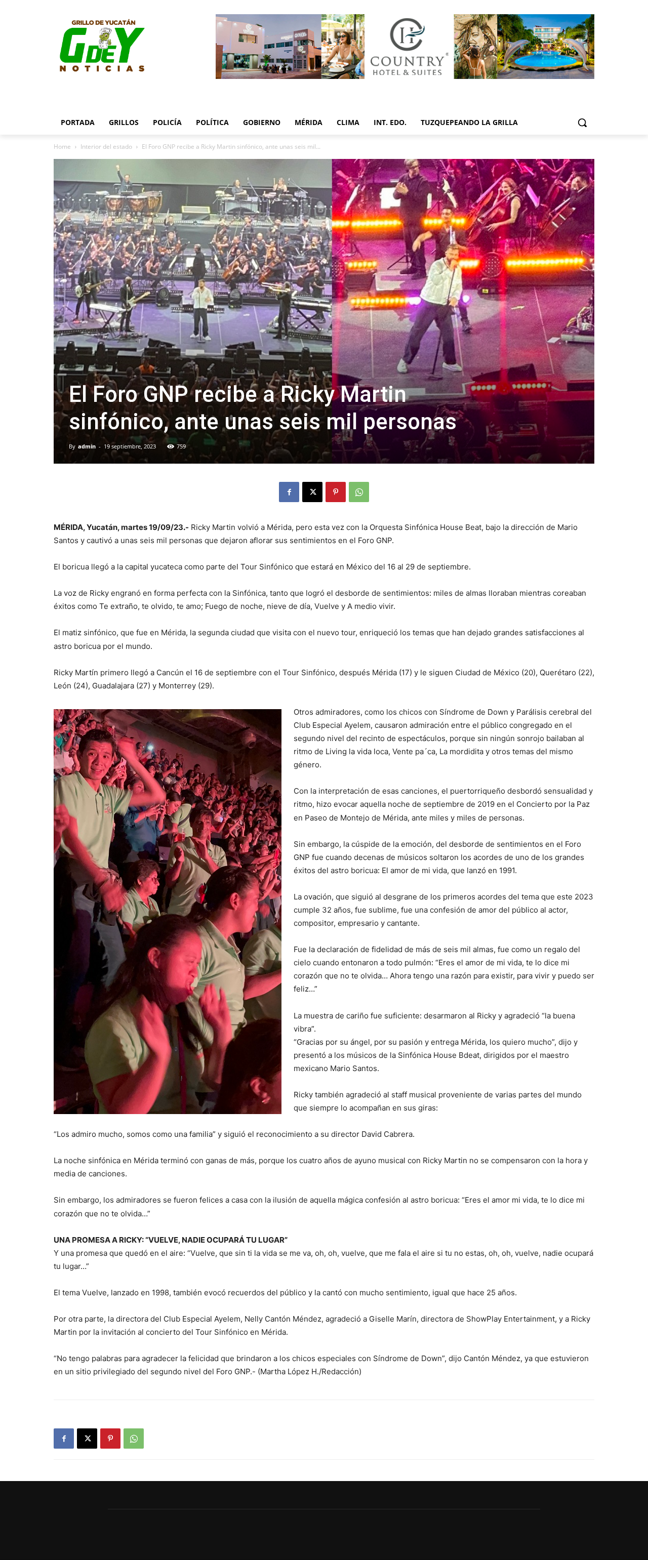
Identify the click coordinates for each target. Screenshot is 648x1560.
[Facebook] (289, 492)
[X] (312, 492)
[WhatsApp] (359, 492)
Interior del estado (106, 146)
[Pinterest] (336, 492)
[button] (582, 122)
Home (62, 146)
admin (87, 446)
